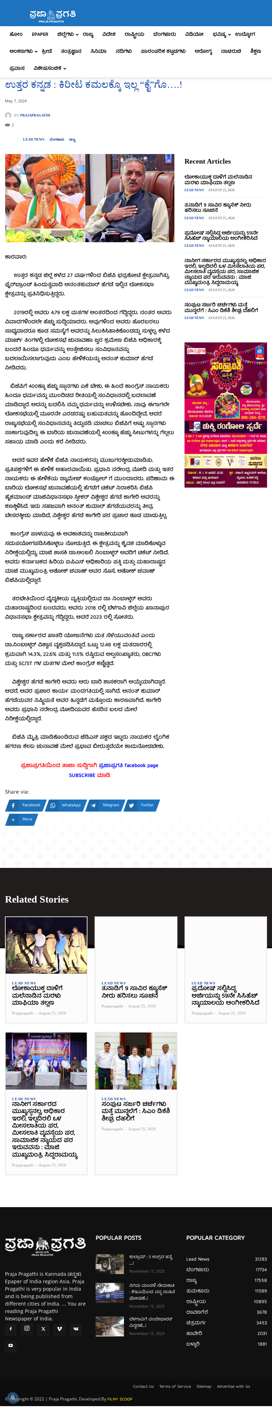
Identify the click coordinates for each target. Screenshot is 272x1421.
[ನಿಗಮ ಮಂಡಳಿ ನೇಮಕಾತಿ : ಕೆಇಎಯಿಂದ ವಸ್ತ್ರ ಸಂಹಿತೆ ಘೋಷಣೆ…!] (110, 1293)
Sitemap (204, 1387)
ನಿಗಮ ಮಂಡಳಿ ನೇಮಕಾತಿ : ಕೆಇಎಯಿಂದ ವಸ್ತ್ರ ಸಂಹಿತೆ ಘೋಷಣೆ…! (152, 1292)
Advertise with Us (233, 1387)
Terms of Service (175, 1387)
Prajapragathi (35, 115)
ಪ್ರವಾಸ (17, 68)
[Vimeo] (59, 1330)
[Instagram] (27, 1329)
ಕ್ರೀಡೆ (47, 51)
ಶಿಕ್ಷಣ (255, 51)
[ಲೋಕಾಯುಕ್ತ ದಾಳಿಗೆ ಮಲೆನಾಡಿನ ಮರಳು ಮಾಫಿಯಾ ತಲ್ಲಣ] (46, 945)
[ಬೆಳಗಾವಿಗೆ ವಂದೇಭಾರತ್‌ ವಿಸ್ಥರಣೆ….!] (110, 1326)
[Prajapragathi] (9, 115)
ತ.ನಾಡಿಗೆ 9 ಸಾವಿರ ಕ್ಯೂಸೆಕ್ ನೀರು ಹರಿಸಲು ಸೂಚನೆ (218, 208)
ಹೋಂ (16, 34)
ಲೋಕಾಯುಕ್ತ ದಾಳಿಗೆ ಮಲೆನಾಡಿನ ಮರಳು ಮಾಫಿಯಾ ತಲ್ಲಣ (218, 180)
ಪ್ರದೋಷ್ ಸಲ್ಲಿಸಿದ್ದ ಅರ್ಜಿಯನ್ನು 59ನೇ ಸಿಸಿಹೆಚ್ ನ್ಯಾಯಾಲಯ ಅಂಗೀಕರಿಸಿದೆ (221, 236)
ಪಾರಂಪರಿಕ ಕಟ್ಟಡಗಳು (163, 51)
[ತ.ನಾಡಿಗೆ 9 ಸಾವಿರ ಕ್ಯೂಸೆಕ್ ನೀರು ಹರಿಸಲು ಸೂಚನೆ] (135, 945)
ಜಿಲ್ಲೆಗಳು (65, 34)
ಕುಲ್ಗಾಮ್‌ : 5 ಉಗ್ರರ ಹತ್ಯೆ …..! (150, 1260)
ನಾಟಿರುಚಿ (231, 51)
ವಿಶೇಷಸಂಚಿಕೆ (47, 68)
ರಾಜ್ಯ (88, 34)
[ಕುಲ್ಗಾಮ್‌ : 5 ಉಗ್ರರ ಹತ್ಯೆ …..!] (110, 1264)
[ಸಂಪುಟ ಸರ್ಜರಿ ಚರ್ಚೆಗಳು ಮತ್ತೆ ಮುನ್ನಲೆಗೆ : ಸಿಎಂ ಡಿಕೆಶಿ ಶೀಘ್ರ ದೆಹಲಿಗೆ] (135, 1061)
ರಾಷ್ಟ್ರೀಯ (134, 34)
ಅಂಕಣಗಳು (21, 51)
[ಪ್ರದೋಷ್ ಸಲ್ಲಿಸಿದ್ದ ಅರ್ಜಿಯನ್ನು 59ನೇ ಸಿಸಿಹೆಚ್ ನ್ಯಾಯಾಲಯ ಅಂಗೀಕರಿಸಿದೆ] (225, 945)
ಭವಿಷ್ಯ (219, 34)
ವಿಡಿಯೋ (194, 34)
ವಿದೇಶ (108, 34)
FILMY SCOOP (119, 1399)
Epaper (40, 34)
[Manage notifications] (12, 1397)
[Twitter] (43, 1330)
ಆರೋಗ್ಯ (203, 51)
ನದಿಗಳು (124, 51)
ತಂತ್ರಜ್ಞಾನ (71, 51)
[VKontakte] (75, 1330)
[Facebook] (10, 1330)
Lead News (34, 139)
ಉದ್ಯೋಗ (245, 34)
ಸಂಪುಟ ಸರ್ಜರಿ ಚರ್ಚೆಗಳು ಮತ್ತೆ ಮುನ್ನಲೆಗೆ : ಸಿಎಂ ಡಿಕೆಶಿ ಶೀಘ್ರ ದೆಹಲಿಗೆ (221, 308)
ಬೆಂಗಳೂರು (164, 34)
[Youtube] (10, 1346)
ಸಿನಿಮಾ (99, 51)
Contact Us (143, 1387)
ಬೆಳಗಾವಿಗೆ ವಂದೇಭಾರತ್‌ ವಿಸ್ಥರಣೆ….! (150, 1323)
